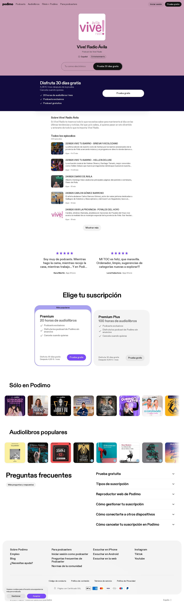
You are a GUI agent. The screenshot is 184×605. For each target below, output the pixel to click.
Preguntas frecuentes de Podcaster (67, 560)
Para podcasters (68, 4)
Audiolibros (33, 4)
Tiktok (139, 554)
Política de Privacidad (126, 581)
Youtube (140, 558)
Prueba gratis (173, 4)
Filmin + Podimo (50, 4)
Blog (13, 558)
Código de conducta (57, 581)
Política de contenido (80, 581)
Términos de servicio (103, 581)
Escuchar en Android (106, 554)
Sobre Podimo (19, 549)
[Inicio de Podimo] (8, 4)
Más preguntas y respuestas (21, 485)
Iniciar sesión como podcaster (70, 554)
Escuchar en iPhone (105, 549)
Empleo (15, 554)
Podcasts (20, 4)
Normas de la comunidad (67, 566)
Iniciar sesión (156, 4)
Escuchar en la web (105, 558)
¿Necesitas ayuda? (21, 563)
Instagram (141, 549)
